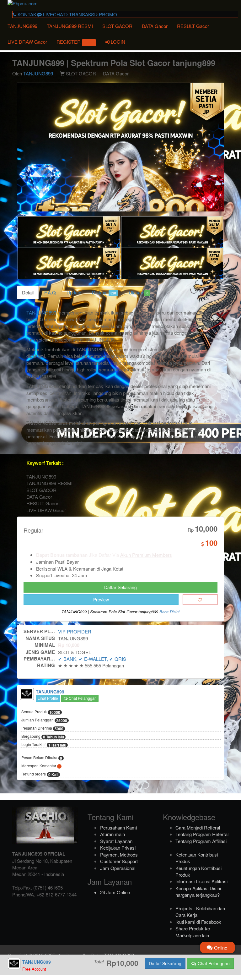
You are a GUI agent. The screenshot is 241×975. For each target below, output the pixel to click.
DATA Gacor (155, 26)
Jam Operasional (117, 868)
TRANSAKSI (81, 14)
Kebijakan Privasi (118, 847)
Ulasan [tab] (138, 292)
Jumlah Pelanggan (44, 720)
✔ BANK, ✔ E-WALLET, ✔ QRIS (92, 658)
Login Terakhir (43, 745)
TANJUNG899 (22, 26)
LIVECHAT (54, 14)
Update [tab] (74, 292)
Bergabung (42, 736)
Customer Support (119, 861)
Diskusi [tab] (104, 292)
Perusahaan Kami (118, 827)
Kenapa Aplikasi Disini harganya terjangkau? (198, 891)
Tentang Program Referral (201, 834)
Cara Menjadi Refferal (197, 827)
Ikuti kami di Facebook (198, 921)
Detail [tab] (28, 292)
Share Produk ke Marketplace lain (192, 931)
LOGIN (117, 41)
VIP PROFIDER (74, 631)
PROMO (107, 14)
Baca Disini (169, 612)
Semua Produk (40, 712)
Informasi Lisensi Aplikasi (201, 881)
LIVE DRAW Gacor (27, 41)
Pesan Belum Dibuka (41, 758)
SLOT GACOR (117, 26)
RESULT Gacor (193, 26)
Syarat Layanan (116, 841)
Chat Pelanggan (82, 698)
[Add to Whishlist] (200, 599)
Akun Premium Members (146, 554)
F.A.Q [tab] (50, 292)
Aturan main (112, 834)
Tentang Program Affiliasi (201, 841)
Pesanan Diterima (42, 728)
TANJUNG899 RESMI (70, 26)
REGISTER (75, 41)
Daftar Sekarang (120, 587)
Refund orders (39, 774)
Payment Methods (119, 854)
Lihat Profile (48, 698)
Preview (101, 599)
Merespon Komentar (40, 766)
